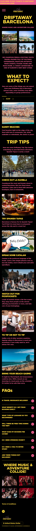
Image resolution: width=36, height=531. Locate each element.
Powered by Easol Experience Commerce (16, 526)
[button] (3, 98)
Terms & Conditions (9, 504)
